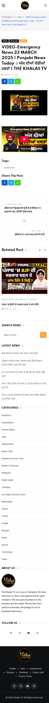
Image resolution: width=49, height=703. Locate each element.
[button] (39, 250)
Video (4, 559)
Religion (5, 530)
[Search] (45, 5)
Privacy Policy (25, 676)
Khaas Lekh (12, 299)
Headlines (6, 415)
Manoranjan (7, 501)
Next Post (36, 231)
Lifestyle (6, 487)
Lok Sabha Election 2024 (13, 494)
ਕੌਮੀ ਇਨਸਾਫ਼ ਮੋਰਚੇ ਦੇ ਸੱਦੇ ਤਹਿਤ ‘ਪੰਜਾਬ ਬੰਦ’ (20, 353)
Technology (7, 552)
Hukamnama (7, 422)
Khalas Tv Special (28, 299)
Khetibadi (6, 473)
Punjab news (9, 168)
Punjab (5, 523)
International (7, 444)
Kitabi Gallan (7, 480)
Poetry (5, 516)
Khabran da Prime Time (13, 458)
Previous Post (15, 204)
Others (5, 509)
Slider (4, 537)
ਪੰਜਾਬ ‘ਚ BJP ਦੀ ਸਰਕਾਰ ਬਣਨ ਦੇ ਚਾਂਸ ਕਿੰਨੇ (20, 304)
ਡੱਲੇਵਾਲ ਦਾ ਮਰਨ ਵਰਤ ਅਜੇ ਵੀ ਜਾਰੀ (30, 234)
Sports (5, 545)
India (4, 299)
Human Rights (8, 429)
